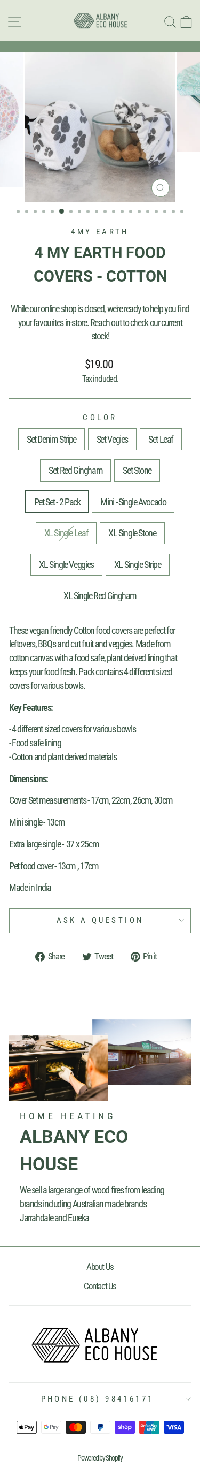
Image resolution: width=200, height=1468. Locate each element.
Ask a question (100, 920)
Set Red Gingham (75, 470)
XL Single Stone (132, 533)
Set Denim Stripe (51, 439)
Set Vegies (112, 439)
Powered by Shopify (99, 1458)
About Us (100, 1266)
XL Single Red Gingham (100, 595)
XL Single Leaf (66, 533)
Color (100, 417)
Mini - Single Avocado (133, 502)
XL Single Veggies (66, 564)
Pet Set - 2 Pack (57, 502)
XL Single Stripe (137, 564)
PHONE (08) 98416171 (97, 1399)
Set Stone (137, 470)
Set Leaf (160, 439)
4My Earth (100, 232)
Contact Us (100, 1286)
